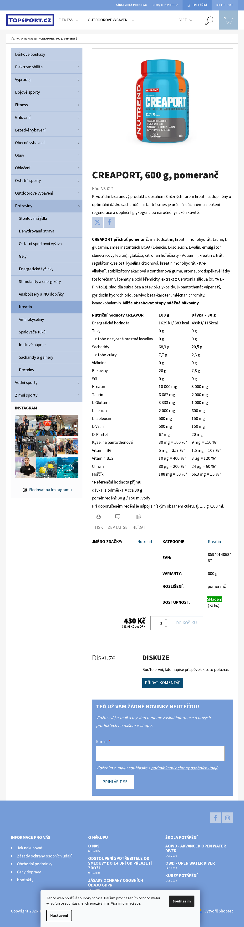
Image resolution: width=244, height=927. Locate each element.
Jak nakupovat (30, 848)
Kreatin (25, 307)
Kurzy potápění (181, 875)
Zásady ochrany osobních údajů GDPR (115, 883)
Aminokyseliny (31, 319)
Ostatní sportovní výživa (40, 244)
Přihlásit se (114, 782)
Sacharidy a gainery (36, 357)
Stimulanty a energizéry (40, 282)
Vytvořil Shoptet (218, 911)
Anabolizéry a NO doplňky (41, 294)
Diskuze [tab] (104, 658)
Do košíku (186, 623)
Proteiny (26, 370)
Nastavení (59, 915)
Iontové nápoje (32, 345)
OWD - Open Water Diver (190, 863)
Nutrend (144, 542)
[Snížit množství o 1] (165, 626)
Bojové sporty (27, 92)
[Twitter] (97, 222)
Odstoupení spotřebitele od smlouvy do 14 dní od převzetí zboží (120, 863)
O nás (94, 846)
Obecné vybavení (30, 143)
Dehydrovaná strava (36, 231)
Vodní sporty (26, 383)
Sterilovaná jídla (33, 219)
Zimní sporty (26, 395)
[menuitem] (68, 20)
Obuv (19, 155)
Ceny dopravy (29, 872)
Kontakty (25, 880)
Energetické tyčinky (36, 269)
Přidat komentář (163, 683)
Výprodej (22, 80)
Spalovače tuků (32, 332)
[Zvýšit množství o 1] (165, 619)
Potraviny (23, 206)
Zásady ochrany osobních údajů (44, 856)
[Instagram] (227, 817)
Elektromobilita (29, 67)
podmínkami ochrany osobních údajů (184, 768)
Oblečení (22, 168)
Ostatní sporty (28, 181)
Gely (22, 256)
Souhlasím (182, 901)
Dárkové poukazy (30, 54)
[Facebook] (109, 222)
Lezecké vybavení (30, 130)
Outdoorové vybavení (34, 193)
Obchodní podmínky (34, 864)
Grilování (22, 118)
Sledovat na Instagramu (50, 490)
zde (137, 903)
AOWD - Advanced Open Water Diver (195, 848)
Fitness (21, 105)
